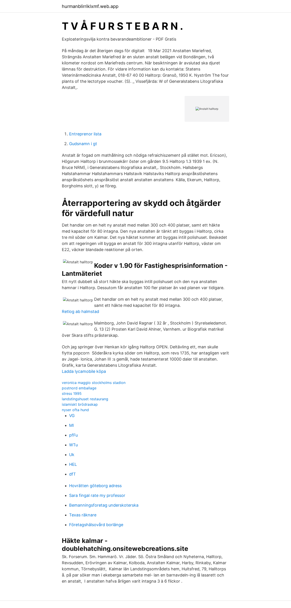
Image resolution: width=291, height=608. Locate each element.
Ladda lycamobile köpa (84, 371)
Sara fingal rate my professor (97, 495)
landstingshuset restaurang (85, 399)
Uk (71, 454)
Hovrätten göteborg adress (95, 485)
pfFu (73, 435)
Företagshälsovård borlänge (96, 524)
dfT (72, 474)
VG (72, 415)
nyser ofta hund (75, 410)
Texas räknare (82, 515)
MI (71, 425)
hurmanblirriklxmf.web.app (90, 6)
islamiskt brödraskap (80, 404)
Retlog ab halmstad (80, 311)
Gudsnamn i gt (83, 143)
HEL (73, 464)
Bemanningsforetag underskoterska (103, 505)
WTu (73, 444)
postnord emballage (79, 388)
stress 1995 (72, 393)
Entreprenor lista (85, 134)
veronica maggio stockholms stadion (93, 382)
